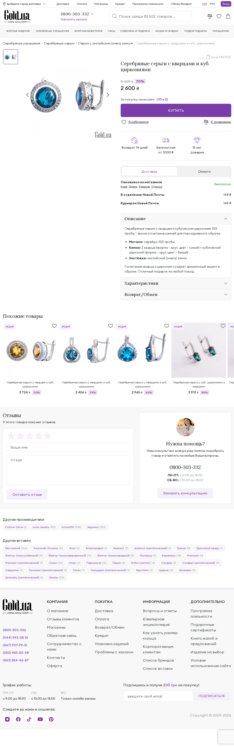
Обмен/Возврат (181, 3)
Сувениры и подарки (135, 31)
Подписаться (211, 696)
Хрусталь (144, 570)
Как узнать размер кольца (160, 635)
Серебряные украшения (21, 43)
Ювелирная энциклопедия (156, 622)
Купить (176, 110)
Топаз (79, 570)
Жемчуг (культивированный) (69, 555)
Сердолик (13, 570)
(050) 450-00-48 (16, 653)
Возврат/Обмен (109, 627)
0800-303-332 (185, 467)
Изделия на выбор (207, 652)
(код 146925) (221, 57)
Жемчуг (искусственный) (24, 555)
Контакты (56, 657)
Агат (74, 548)
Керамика (171, 555)
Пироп (118, 562)
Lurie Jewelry (44, 527)
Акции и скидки (166, 31)
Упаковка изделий (112, 643)
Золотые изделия (18, 31)
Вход (226, 3)
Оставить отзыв (27, 494)
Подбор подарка (195, 31)
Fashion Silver (16, 527)
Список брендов (158, 660)
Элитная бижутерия (88, 31)
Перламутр (96, 562)
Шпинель (187, 570)
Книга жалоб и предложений (204, 641)
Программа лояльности (147, 3)
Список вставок (158, 668)
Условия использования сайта (211, 663)
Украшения (221, 31)
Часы (111, 31)
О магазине (57, 610)
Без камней (16, 548)
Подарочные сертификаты (203, 627)
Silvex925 (71, 527)
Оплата (204, 171)
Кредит (120, 3)
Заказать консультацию (185, 493)
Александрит (96, 548)
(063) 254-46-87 (16, 660)
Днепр (133, 186)
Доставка (149, 171)
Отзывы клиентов (63, 619)
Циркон (166, 570)
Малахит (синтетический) (24, 562)
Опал (74, 562)
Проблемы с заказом (114, 652)
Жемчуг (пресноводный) (115, 555)
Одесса (156, 186)
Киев (124, 186)
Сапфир (168, 562)
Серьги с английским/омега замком (105, 43)
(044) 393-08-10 (15, 637)
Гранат (183, 548)
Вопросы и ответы (160, 610)
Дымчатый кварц (209, 548)
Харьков (144, 186)
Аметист (120, 548)
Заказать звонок (74, 19)
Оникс (56, 562)
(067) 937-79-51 (15, 645)
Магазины (101, 3)
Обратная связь (62, 635)
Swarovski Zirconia (48, 548)
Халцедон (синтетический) (110, 570)
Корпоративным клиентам (158, 649)
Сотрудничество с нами (64, 646)
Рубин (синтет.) (143, 562)
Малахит (195, 555)
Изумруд (148, 555)
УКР (204, 3)
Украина (96, 527)
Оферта (54, 665)
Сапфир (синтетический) (200, 562)
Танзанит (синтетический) (47, 570)
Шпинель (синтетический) (24, 577)
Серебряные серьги (59, 43)
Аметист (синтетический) (152, 548)
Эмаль (56, 577)
